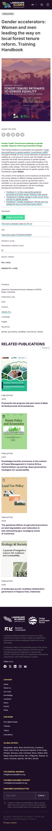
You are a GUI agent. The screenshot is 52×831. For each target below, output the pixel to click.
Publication (8, 14)
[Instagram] (18, 135)
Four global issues (10, 722)
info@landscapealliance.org (14, 774)
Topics (6, 730)
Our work (7, 692)
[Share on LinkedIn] (13, 135)
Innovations (8, 735)
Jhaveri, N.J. (6, 312)
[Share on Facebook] (3, 135)
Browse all (45, 348)
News (6, 703)
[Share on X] (8, 135)
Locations (7, 699)
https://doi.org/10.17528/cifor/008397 (16, 235)
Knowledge (8, 695)
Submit (41, 796)
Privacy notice (10, 823)
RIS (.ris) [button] (6, 263)
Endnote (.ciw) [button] (9, 268)
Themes (7, 726)
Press (6, 710)
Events (6, 706)
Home (6, 684)
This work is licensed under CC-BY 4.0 (16, 224)
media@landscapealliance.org (15, 783)
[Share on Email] (22, 135)
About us (7, 688)
